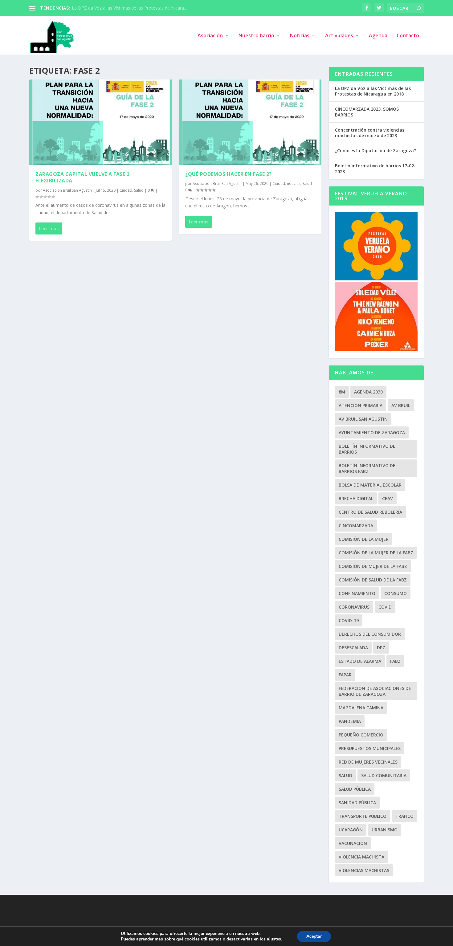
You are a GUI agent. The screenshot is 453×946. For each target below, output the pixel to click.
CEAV (387, 498)
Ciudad (126, 190)
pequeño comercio (361, 735)
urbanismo (385, 830)
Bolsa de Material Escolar (370, 485)
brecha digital (356, 498)
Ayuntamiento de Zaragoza (372, 432)
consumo (395, 593)
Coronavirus (354, 607)
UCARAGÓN (351, 830)
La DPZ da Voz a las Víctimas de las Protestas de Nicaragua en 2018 (373, 91)
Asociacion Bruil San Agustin (67, 190)
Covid (385, 607)
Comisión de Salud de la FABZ (373, 580)
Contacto (408, 36)
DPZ (381, 647)
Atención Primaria (360, 405)
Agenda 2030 (368, 392)
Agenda (378, 36)
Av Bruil (400, 405)
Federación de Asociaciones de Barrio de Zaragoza (375, 691)
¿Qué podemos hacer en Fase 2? (228, 174)
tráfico (404, 816)
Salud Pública (355, 789)
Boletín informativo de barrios (367, 449)
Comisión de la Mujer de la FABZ (376, 553)
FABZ (395, 661)
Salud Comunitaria (383, 775)
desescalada (353, 647)
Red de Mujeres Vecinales (368, 762)
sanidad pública (357, 802)
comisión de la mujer (364, 539)
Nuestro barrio (256, 36)
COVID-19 (349, 620)
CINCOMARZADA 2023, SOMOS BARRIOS (367, 111)
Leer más (49, 228)
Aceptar (314, 936)
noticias (293, 183)
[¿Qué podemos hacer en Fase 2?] (250, 122)
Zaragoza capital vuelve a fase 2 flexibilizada (82, 177)
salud (345, 775)
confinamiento (357, 593)
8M (342, 392)
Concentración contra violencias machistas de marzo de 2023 (369, 132)
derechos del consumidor (370, 634)
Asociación (210, 36)
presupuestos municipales (370, 748)
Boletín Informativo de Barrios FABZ (367, 468)
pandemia (350, 721)
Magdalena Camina (361, 708)
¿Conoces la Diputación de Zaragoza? (375, 150)
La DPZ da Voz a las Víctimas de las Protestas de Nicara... (129, 8)
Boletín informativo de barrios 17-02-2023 (375, 168)
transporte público (362, 816)
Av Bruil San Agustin (363, 419)
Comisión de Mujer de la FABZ (373, 566)
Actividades (339, 36)
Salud (139, 190)
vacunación (353, 843)
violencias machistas (364, 870)
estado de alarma (360, 661)
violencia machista (361, 857)
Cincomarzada (356, 525)
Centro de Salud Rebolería (370, 512)
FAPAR (345, 675)
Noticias (299, 36)
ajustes (274, 939)
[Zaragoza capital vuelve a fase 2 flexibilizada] (100, 122)
